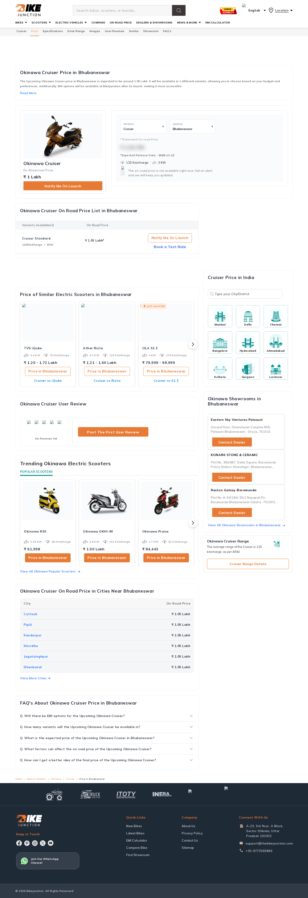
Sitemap (188, 847)
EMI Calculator (136, 840)
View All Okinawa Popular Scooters (48, 571)
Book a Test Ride (170, 246)
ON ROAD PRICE (121, 22)
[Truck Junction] (90, 794)
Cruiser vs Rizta (107, 381)
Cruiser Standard (36, 238)
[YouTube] (50, 843)
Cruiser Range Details (248, 564)
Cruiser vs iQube (48, 381)
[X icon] (43, 843)
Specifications (53, 31)
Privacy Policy (192, 833)
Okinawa (56, 778)
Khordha (31, 646)
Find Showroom (138, 855)
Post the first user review (113, 432)
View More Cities (33, 678)
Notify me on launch (62, 186)
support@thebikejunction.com (269, 843)
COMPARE (98, 22)
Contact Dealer (232, 442)
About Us (188, 826)
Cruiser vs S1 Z (166, 381)
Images (95, 31)
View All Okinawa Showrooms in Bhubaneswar (244, 525)
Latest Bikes (135, 833)
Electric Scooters (36, 778)
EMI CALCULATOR (217, 22)
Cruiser (21, 31)
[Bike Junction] (28, 10)
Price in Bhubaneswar (47, 371)
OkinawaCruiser (42, 163)
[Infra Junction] (162, 794)
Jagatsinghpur (36, 656)
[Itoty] (126, 794)
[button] (179, 10)
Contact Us (190, 840)
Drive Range (76, 31)
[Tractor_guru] (244, 794)
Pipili (28, 625)
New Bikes (134, 826)
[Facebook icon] (19, 843)
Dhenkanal (33, 667)
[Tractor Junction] (54, 794)
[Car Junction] (198, 794)
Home (18, 778)
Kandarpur (33, 635)
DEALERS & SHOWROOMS (154, 22)
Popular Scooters (36, 471)
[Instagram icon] (35, 843)
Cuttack (30, 614)
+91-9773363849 (259, 851)
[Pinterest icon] (27, 843)
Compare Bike (136, 847)
